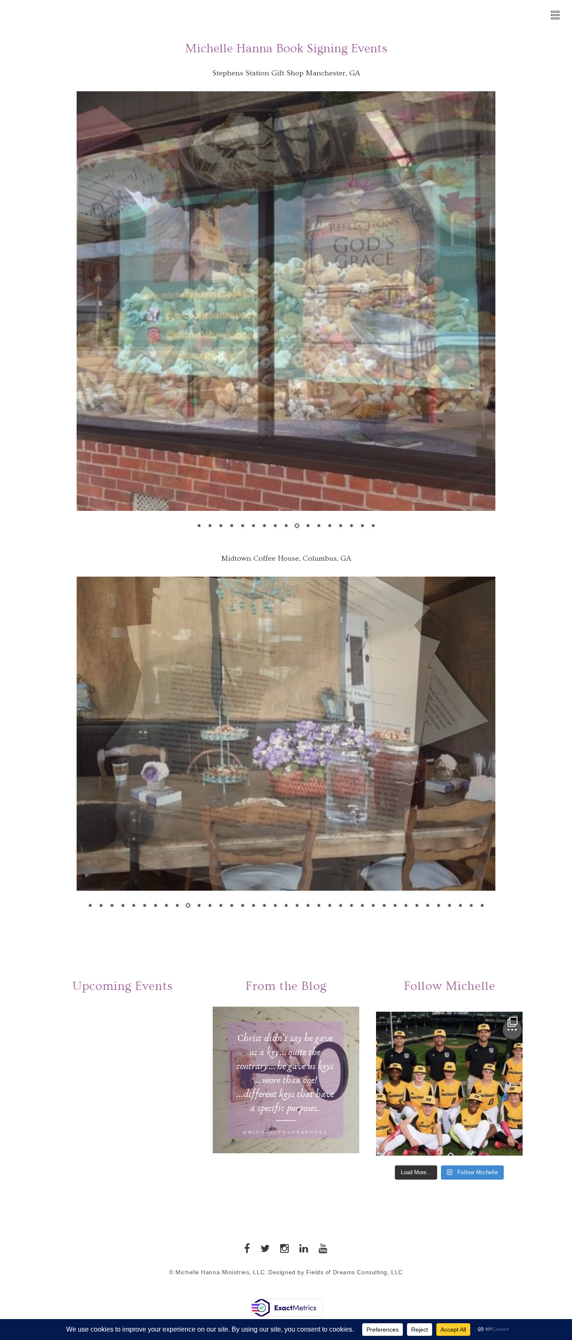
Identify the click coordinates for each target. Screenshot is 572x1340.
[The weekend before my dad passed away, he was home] (449, 1106)
